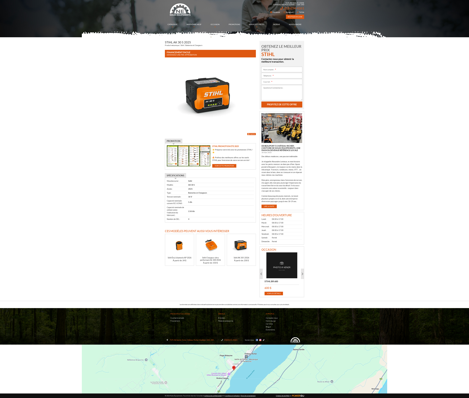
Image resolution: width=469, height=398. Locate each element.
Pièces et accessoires (225, 321)
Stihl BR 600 (271, 281)
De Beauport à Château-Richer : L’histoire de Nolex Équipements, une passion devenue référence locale (280, 148)
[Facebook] (257, 340)
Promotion (173, 141)
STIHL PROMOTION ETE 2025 (225, 146)
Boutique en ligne (295, 17)
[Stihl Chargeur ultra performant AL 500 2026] (210, 245)
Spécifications (175, 175)
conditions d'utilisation (232, 396)
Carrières (269, 324)
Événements (270, 330)
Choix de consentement (248, 396)
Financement (175, 321)
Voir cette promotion (224, 166)
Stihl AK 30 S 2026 (241, 258)
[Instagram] (260, 340)
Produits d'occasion (180, 314)
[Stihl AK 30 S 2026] (241, 245)
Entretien (221, 318)
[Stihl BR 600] (282, 265)
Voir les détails (274, 293)
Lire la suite (269, 206)
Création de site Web (282, 396)
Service (221, 314)
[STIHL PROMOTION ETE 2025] (188, 156)
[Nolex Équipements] (180, 9)
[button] (261, 274)
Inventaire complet (177, 318)
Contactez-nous (272, 318)
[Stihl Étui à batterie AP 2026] (179, 245)
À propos (270, 314)
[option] (282, 273)
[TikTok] (264, 340)
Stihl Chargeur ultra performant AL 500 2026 (210, 259)
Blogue (268, 327)
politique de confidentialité (213, 396)
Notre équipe (271, 321)
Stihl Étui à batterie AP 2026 (179, 258)
